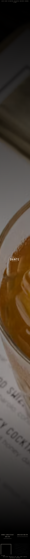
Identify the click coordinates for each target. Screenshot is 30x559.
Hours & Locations (5, 556)
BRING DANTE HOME (11, 556)
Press (15, 556)
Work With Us (25, 556)
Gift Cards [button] (15, 2)
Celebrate (21, 556)
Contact (18, 556)
